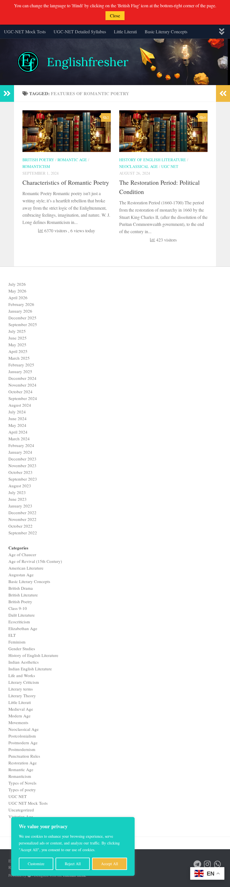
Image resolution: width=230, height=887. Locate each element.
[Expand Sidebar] (7, 93)
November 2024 (22, 385)
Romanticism (36, 166)
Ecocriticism (19, 621)
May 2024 (17, 425)
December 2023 (22, 459)
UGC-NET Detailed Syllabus (80, 31)
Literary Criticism (23, 682)
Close (115, 15)
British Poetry (38, 159)
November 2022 (22, 519)
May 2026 (17, 291)
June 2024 (17, 418)
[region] (73, 846)
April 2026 (17, 297)
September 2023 (22, 479)
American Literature (25, 568)
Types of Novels (22, 783)
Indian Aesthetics (23, 662)
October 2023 (20, 472)
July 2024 (17, 412)
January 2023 (20, 506)
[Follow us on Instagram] (207, 864)
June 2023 (17, 499)
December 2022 (22, 512)
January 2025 (20, 371)
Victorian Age (20, 816)
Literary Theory (22, 695)
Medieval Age (20, 709)
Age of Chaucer (22, 554)
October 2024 (20, 391)
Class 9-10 (17, 608)
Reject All (73, 863)
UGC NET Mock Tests (28, 803)
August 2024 (19, 405)
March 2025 (19, 358)
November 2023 (22, 465)
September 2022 (22, 532)
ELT (12, 635)
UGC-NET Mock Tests (25, 31)
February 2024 (21, 445)
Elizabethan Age (22, 628)
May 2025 (17, 344)
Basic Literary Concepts (166, 31)
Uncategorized (21, 810)
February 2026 (21, 304)
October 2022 (20, 526)
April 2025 (17, 351)
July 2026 (17, 284)
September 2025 (22, 324)
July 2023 (17, 492)
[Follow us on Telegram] (197, 864)
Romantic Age (72, 159)
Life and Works (21, 675)
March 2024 (19, 438)
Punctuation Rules (24, 756)
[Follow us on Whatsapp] (218, 864)
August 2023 (19, 485)
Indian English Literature (30, 668)
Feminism (17, 642)
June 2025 (17, 338)
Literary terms (20, 689)
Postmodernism (21, 749)
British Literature (23, 595)
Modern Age (19, 716)
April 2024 (17, 432)
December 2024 (22, 378)
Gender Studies (21, 648)
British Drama (20, 588)
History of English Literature (152, 159)
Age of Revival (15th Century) (35, 561)
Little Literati (125, 31)
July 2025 (17, 331)
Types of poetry (22, 789)
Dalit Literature (21, 615)
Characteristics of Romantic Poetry (65, 182)
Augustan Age (21, 574)
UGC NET (169, 166)
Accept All (109, 863)
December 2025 (22, 317)
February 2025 (21, 365)
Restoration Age (22, 763)
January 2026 (20, 311)
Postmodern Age (23, 742)
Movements (18, 722)
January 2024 (20, 452)
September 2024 (22, 398)
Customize (36, 863)
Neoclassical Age (138, 166)
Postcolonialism (22, 736)
